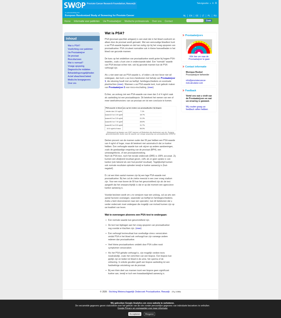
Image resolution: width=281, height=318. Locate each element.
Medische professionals (137, 21)
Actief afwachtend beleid (79, 76)
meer (120, 84)
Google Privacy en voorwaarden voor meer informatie (142, 308)
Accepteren (134, 314)
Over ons (156, 21)
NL (184, 15)
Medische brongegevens (79, 79)
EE (197, 15)
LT (203, 15)
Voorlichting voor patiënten (80, 49)
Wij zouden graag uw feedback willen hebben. (197, 107)
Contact (169, 21)
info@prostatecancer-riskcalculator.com (196, 81)
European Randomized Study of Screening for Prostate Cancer (99, 15)
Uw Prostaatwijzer (112, 21)
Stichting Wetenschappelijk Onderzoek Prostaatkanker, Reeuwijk (139, 291)
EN (190, 15)
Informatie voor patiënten (87, 21)
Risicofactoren (74, 59)
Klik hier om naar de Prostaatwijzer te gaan (199, 57)
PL (209, 15)
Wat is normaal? (75, 62)
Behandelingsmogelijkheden (81, 73)
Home (67, 21)
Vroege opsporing (76, 66)
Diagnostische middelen (79, 69)
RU (215, 15)
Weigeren (149, 314)
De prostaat (73, 56)
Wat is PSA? (74, 45)
